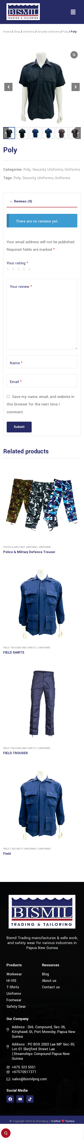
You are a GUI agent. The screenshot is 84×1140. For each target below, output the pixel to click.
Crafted (55, 1121)
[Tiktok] (30, 1099)
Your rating (17, 263)
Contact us (51, 987)
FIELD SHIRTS (13, 652)
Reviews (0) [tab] (23, 201)
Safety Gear (16, 1006)
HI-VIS (11, 980)
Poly (65, 32)
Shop (17, 32)
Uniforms (28, 32)
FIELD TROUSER (15, 753)
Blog (45, 974)
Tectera (69, 1121)
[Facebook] (10, 1099)
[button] (73, 12)
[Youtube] (20, 1099)
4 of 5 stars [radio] (25, 269)
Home (7, 32)
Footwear (13, 1000)
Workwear (14, 974)
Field (6, 848)
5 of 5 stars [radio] (30, 269)
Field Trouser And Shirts (19, 647)
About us (49, 980)
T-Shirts (12, 987)
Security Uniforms (48, 32)
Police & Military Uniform (20, 547)
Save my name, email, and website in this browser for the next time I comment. (40, 404)
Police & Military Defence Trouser (29, 552)
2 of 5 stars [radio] (14, 269)
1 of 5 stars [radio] (9, 269)
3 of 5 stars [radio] (19, 269)
